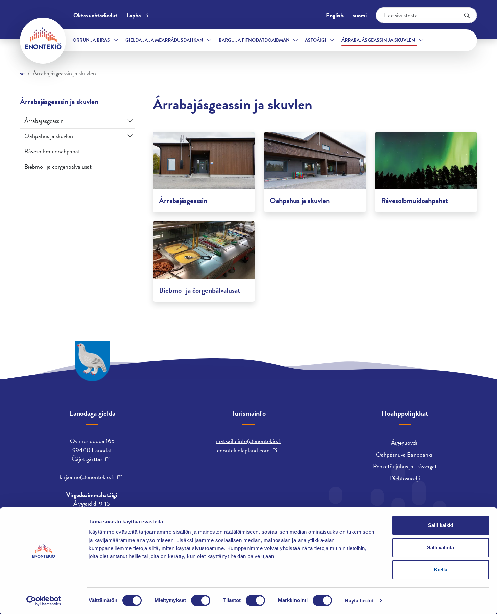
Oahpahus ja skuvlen (48, 135)
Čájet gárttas (87, 459)
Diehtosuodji (404, 478)
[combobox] (426, 15)
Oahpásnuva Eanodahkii (405, 454)
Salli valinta (440, 547)
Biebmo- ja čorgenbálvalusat (58, 166)
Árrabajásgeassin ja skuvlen (378, 40)
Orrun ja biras (91, 40)
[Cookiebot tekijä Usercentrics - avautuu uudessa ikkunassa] (43, 601)
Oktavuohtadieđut (95, 15)
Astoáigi (315, 40)
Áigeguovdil (405, 442)
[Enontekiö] (43, 41)
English (335, 15)
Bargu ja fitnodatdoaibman (254, 40)
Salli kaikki (440, 525)
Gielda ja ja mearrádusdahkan (164, 40)
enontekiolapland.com (243, 450)
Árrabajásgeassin (44, 120)
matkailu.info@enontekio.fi (248, 440)
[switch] (200, 600)
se (22, 73)
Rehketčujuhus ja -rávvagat (405, 466)
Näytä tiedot (359, 601)
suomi (360, 15)
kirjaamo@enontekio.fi (87, 477)
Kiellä (440, 569)
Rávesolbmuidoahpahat (52, 151)
